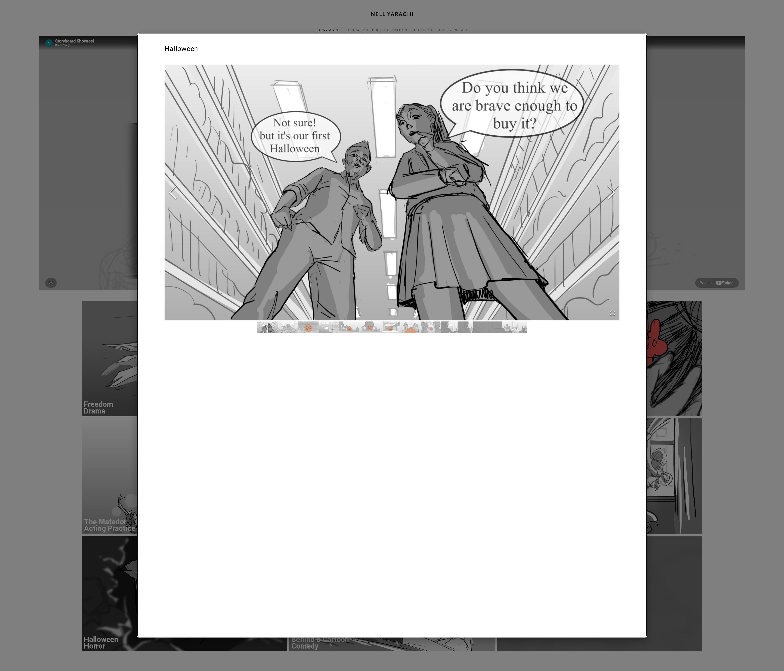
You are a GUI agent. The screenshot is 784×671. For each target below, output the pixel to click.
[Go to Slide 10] (451, 327)
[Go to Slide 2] (288, 327)
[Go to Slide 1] (267, 327)
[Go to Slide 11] (471, 327)
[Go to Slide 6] (369, 327)
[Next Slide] (611, 192)
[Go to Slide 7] (390, 327)
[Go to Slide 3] (308, 327)
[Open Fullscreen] (612, 313)
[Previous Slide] (173, 192)
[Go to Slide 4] (328, 327)
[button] (392, 192)
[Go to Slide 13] (512, 327)
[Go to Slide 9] (431, 327)
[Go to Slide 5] (349, 327)
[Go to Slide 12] (492, 327)
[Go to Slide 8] (410, 327)
